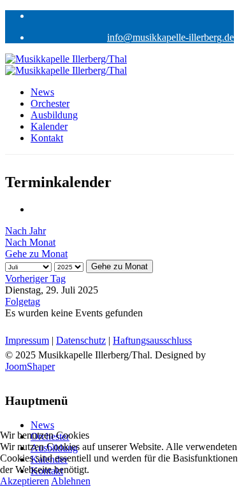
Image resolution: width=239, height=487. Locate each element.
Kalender (49, 126)
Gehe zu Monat (36, 253)
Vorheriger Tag (35, 278)
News (42, 92)
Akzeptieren (24, 481)
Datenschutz (81, 340)
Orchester (50, 103)
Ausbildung (54, 114)
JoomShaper (30, 366)
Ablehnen (71, 481)
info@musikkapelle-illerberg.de (170, 37)
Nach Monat (30, 242)
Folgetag (22, 301)
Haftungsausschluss (152, 340)
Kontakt (47, 137)
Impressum (27, 340)
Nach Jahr (25, 230)
